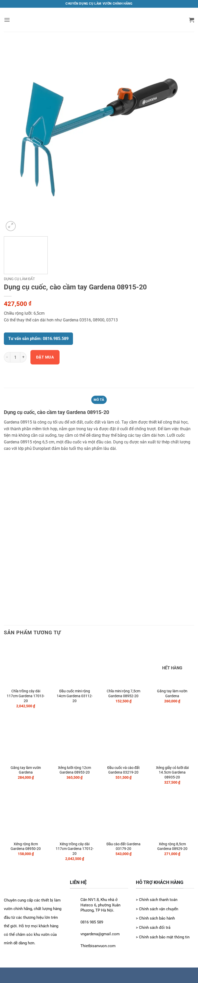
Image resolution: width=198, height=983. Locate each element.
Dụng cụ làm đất (19, 279)
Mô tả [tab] (99, 400)
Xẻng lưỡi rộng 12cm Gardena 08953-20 (74, 770)
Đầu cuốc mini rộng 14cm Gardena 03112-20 (75, 696)
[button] (7, 19)
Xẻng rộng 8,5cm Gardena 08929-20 (172, 846)
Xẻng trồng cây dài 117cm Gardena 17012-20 (75, 849)
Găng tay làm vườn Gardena (172, 693)
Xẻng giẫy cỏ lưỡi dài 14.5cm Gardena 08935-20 (172, 772)
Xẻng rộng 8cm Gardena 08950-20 (26, 846)
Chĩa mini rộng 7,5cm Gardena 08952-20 (123, 693)
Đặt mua (45, 357)
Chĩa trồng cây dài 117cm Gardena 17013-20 (26, 696)
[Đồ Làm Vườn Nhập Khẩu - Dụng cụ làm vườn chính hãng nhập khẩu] (99, 19)
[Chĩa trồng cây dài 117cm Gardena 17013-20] (99, 136)
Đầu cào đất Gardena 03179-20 (123, 846)
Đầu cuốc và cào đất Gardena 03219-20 (123, 770)
